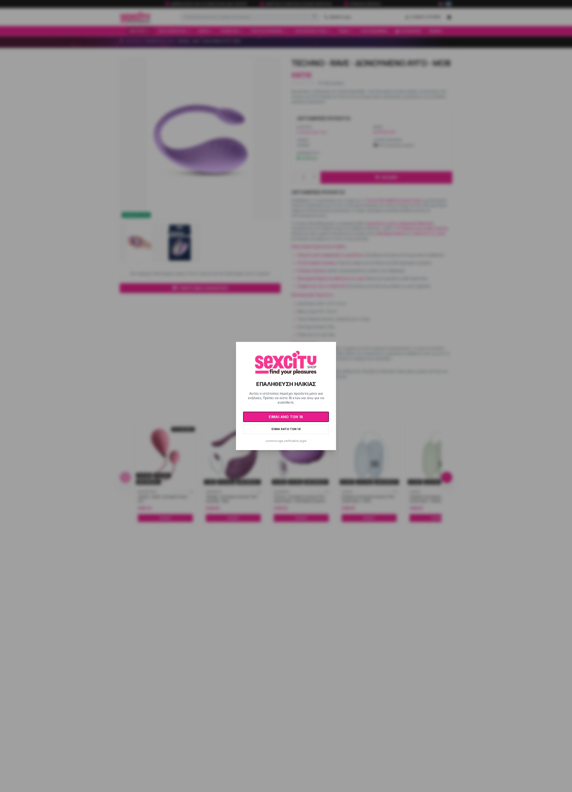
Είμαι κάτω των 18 (286, 429)
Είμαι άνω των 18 (286, 417)
